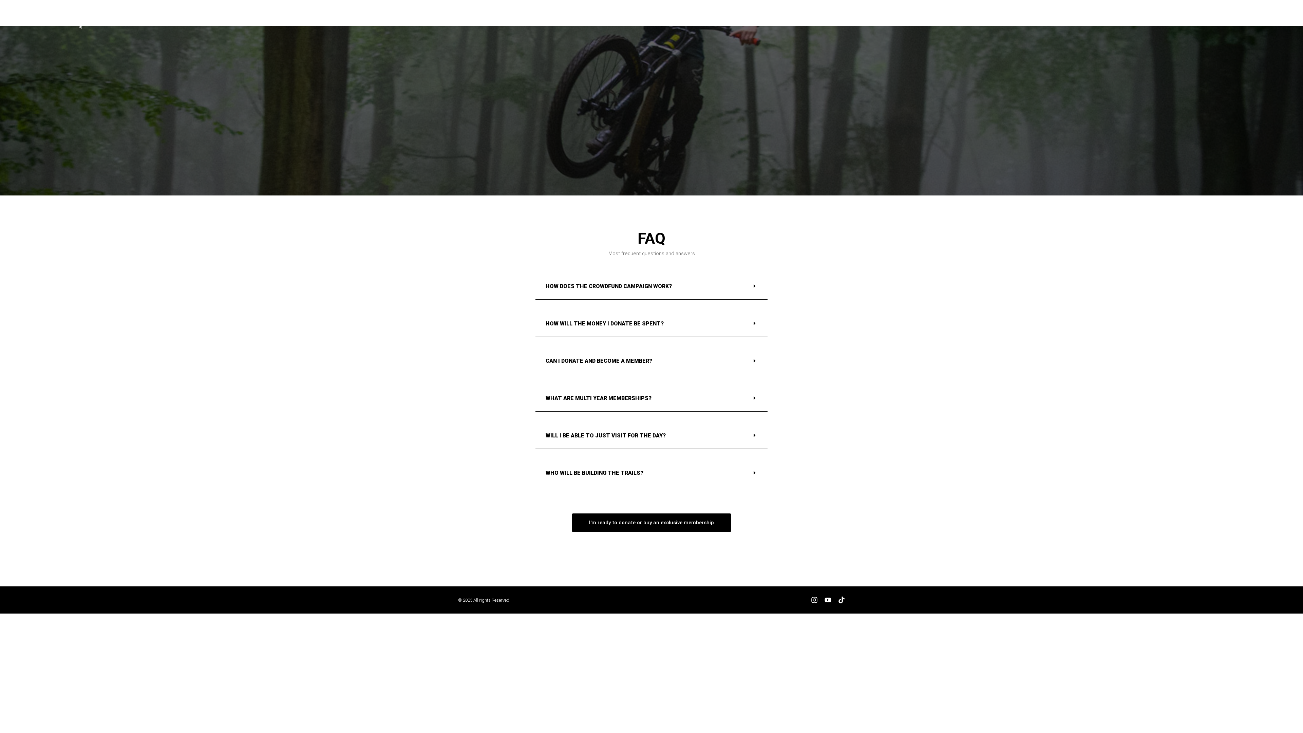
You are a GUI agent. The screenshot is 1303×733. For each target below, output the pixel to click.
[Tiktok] (841, 600)
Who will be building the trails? (594, 473)
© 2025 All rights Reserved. (484, 600)
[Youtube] (828, 600)
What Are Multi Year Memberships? (599, 398)
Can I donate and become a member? (599, 361)
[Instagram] (814, 600)
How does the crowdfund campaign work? (609, 286)
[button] (1258, 17)
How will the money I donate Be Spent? (605, 323)
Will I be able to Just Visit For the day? (606, 435)
